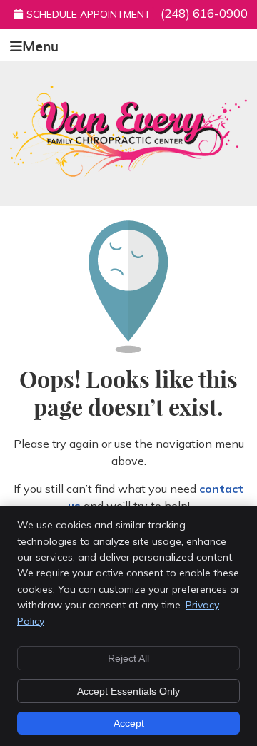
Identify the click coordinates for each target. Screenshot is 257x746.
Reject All (128, 658)
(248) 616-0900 (204, 13)
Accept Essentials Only (128, 691)
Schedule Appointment (88, 14)
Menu (40, 44)
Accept (129, 723)
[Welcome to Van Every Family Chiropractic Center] (128, 172)
